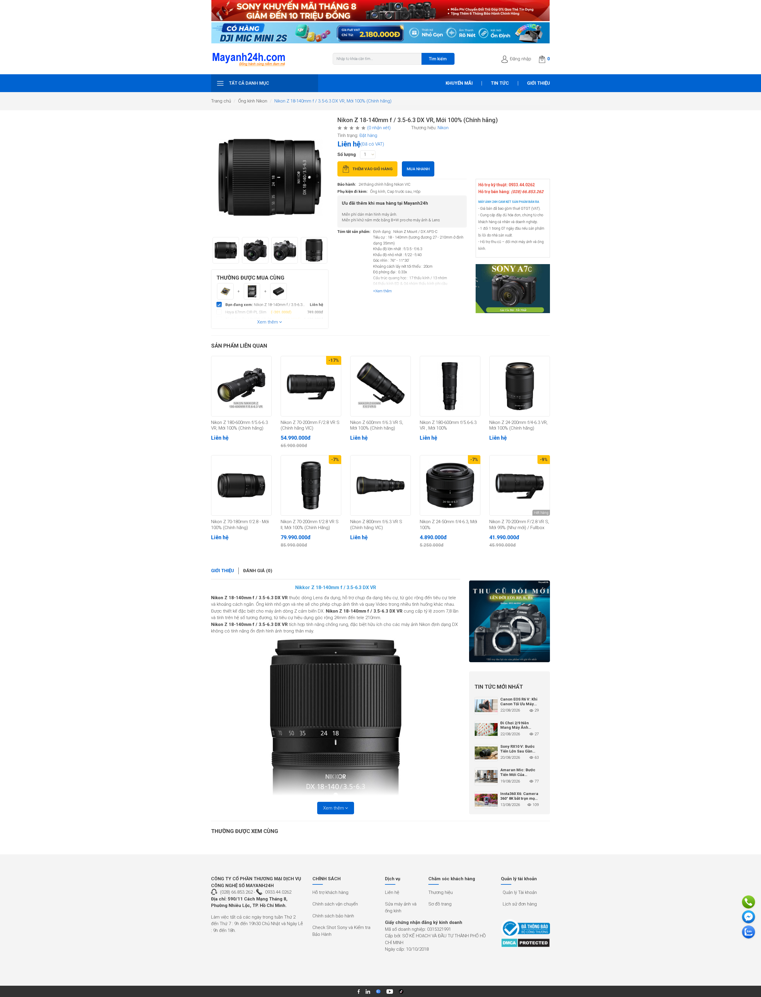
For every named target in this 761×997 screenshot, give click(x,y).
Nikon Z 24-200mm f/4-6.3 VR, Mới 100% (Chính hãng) (518, 425)
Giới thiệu (538, 83)
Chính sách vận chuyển (335, 904)
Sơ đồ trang (440, 904)
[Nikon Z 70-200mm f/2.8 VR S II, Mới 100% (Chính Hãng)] (311, 485)
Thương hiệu (440, 892)
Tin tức (500, 83)
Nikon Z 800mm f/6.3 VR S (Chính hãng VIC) (376, 524)
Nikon (443, 127)
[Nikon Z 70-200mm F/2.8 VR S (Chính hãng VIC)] (311, 386)
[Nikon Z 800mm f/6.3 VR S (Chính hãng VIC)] (380, 485)
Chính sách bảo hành (333, 916)
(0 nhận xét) (379, 127)
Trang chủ (221, 101)
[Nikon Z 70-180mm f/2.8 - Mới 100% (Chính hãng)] (241, 485)
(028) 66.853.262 (236, 892)
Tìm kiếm (438, 58)
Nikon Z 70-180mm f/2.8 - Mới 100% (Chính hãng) (240, 524)
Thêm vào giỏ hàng (373, 169)
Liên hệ (392, 892)
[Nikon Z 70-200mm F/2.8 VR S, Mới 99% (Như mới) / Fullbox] (519, 485)
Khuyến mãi (459, 83)
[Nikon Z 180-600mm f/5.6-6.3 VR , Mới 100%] (450, 386)
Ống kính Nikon (252, 101)
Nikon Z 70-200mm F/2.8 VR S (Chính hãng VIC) (310, 425)
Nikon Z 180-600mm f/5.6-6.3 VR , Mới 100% (448, 425)
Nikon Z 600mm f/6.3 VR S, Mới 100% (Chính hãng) (376, 425)
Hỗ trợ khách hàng (330, 892)
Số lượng (346, 154)
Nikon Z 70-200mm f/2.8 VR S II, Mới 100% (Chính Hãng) (310, 524)
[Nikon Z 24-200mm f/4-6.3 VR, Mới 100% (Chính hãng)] (519, 386)
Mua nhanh (418, 169)
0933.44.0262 (278, 892)
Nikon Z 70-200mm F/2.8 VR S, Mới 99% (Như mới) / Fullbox (519, 524)
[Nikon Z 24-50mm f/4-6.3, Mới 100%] (450, 485)
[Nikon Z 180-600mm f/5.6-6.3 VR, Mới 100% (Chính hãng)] (241, 386)
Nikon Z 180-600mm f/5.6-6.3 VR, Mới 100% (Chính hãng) (239, 425)
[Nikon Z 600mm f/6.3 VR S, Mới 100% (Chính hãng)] (380, 386)
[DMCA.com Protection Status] (525, 943)
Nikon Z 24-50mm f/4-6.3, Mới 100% (448, 524)
